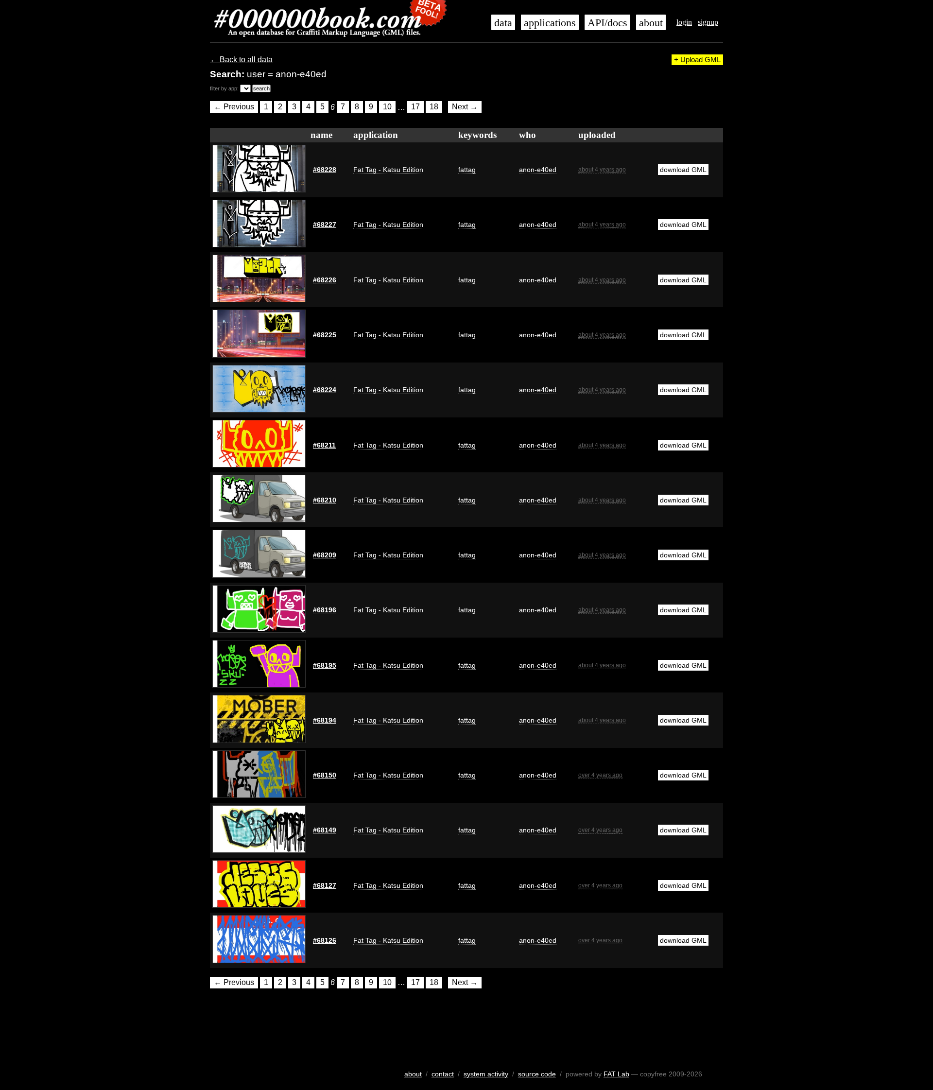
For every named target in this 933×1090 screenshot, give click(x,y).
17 (415, 107)
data (503, 23)
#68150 (324, 775)
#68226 (324, 280)
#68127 (324, 885)
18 (434, 107)
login (684, 22)
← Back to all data (241, 59)
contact (443, 1074)
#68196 (324, 610)
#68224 (324, 390)
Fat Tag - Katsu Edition (388, 169)
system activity (486, 1074)
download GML (683, 169)
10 (387, 107)
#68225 (324, 335)
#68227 (324, 224)
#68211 (324, 445)
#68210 (324, 500)
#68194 (324, 720)
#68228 (324, 169)
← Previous (234, 107)
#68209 (324, 555)
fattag (467, 169)
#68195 (324, 665)
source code (537, 1074)
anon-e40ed (537, 169)
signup (708, 22)
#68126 (324, 940)
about (651, 23)
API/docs (607, 23)
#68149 (324, 830)
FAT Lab (616, 1074)
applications (550, 23)
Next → (465, 107)
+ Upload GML (697, 60)
